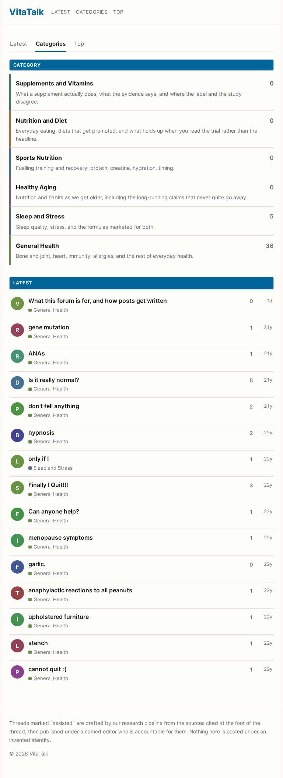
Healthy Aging (36, 187)
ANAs (36, 353)
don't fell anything (53, 406)
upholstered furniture (58, 616)
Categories (91, 12)
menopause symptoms (60, 537)
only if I (38, 458)
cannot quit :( (47, 669)
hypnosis (41, 432)
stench (38, 642)
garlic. (37, 564)
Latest (60, 12)
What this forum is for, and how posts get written (97, 300)
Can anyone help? (53, 511)
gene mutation (48, 327)
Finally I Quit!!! (48, 484)
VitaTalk (26, 12)
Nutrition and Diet (41, 120)
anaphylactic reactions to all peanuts (80, 590)
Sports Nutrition (39, 157)
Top (118, 12)
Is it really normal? (53, 379)
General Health (37, 245)
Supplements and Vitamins (54, 83)
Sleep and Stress (40, 216)
